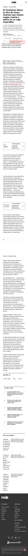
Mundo (3, 513)
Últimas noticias (5, 507)
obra (10, 90)
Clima (16, 507)
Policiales (3, 511)
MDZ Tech (17, 515)
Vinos (2, 517)
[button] (26, 2)
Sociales (3, 519)
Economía (3, 509)
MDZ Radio (17, 511)
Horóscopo (17, 509)
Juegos (16, 513)
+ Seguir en (6, 38)
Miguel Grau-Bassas (8, 34)
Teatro (20, 378)
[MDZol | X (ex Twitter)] (19, 538)
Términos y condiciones (20, 531)
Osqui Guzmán (14, 84)
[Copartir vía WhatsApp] (4, 41)
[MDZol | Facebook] (9, 538)
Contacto (17, 525)
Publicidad (17, 523)
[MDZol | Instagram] (12, 538)
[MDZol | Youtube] (16, 538)
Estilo (2, 515)
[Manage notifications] (25, 550)
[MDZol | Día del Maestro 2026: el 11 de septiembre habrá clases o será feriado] (23, 206)
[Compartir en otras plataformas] (7, 41)
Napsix (16, 517)
